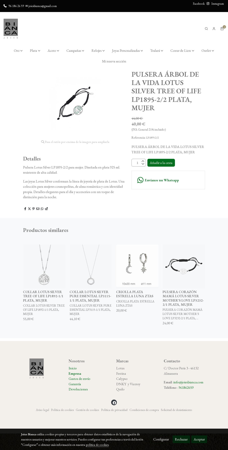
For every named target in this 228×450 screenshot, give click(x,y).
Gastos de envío (79, 378)
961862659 (186, 387)
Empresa (75, 373)
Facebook (199, 4)
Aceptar (199, 439)
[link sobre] (42, 368)
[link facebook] (114, 402)
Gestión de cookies (87, 410)
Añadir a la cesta (161, 162)
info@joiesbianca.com (188, 382)
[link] (11, 29)
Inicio (73, 368)
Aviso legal (42, 410)
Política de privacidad (114, 410)
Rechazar (181, 439)
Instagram (217, 4)
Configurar (161, 439)
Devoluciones (78, 389)
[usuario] (213, 28)
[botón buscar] (206, 28)
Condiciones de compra (144, 410)
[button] (18, 50)
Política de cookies (62, 410)
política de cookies (97, 445)
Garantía (75, 384)
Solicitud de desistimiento (176, 410)
